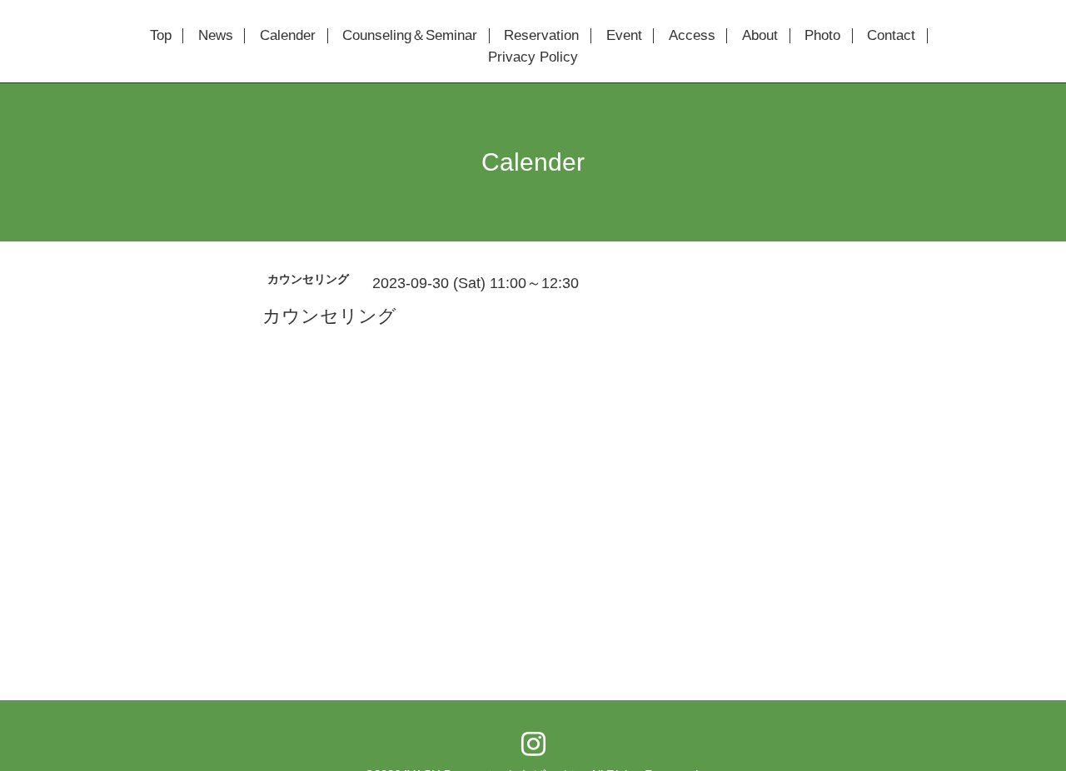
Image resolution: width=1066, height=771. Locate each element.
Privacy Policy (533, 57)
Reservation (541, 35)
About (760, 35)
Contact (891, 35)
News (215, 35)
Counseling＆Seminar (409, 35)
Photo (822, 35)
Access (692, 35)
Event (624, 35)
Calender (288, 35)
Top (161, 35)
